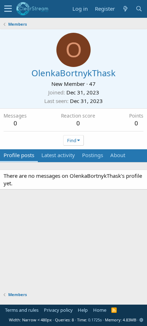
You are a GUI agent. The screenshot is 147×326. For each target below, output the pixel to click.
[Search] (139, 8)
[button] (8, 9)
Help (83, 310)
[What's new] (125, 8)
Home (99, 310)
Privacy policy (58, 310)
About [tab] (117, 155)
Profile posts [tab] (19, 155)
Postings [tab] (92, 155)
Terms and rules (22, 310)
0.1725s (95, 319)
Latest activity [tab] (58, 155)
